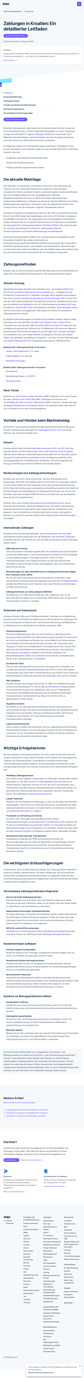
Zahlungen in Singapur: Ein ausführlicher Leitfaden (26, 1113)
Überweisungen (13, 381)
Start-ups (47, 1224)
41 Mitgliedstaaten (69, 580)
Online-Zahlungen (15, 340)
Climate (26, 1242)
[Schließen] (79, 1366)
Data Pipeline (28, 1251)
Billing (25, 1232)
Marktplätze (47, 1251)
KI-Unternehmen (49, 1263)
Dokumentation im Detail (54, 1186)
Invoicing (26, 1266)
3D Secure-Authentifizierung (19, 825)
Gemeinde (68, 1230)
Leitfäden (68, 1221)
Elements (27, 1254)
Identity (26, 1263)
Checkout (27, 1238)
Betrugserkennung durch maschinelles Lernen (46, 1019)
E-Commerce (48, 1235)
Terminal (26, 1299)
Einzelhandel (48, 1301)
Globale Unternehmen (51, 1245)
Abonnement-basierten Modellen (37, 931)
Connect (26, 1245)
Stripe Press (68, 1277)
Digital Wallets (12, 356)
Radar (25, 1287)
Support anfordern (71, 1291)
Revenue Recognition (31, 1290)
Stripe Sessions (70, 1233)
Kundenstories (69, 1224)
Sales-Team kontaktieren (31, 1160)
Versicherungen (49, 1281)
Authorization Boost (31, 1229)
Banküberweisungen (15, 360)
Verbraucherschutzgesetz (18, 652)
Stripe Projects (49, 1348)
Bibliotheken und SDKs (51, 1345)
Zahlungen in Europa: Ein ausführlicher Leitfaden (26, 1116)
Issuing (26, 1269)
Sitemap (67, 1253)
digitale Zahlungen (36, 134)
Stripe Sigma (28, 1293)
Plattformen (47, 1257)
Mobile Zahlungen (59, 201)
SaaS (45, 1260)
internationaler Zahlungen (63, 536)
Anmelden (68, 1303)
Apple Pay (36, 331)
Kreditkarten (28, 304)
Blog (65, 1227)
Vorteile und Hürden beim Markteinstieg (20, 105)
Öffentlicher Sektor (50, 1298)
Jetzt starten (10, 1160)
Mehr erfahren (9, 60)
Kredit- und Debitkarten (17, 351)
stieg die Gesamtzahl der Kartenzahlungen (40, 298)
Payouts (26, 1284)
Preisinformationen (30, 1223)
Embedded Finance (50, 1238)
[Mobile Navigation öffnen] (79, 4)
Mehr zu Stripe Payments (14, 1191)
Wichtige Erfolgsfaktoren (14, 109)
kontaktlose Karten (42, 794)
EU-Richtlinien (51, 686)
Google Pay (50, 331)
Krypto (26, 1248)
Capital (26, 1235)
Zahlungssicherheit (48, 430)
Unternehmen (48, 1221)
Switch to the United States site (40, 1372)
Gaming (46, 1272)
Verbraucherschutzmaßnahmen (44, 503)
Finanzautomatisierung (52, 1242)
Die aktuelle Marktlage (13, 97)
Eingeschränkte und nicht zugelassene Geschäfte (71, 1244)
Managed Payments (30, 1275)
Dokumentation (49, 1330)
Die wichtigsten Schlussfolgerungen (18, 113)
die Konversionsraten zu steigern (25, 811)
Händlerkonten (56, 551)
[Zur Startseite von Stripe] (6, 1217)
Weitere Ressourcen (72, 1259)
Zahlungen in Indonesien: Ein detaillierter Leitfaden (27, 1110)
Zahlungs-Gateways (52, 934)
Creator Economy (50, 1266)
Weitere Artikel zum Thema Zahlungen (19, 1102)
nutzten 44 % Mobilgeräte (40, 781)
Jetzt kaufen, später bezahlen (29, 396)
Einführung (8, 93)
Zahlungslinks (28, 1278)
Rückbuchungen (11, 491)
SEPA (32, 376)
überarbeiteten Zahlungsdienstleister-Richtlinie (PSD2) (33, 225)
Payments (29, 11)
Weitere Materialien (12, 11)
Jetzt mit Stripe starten (15, 36)
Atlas (25, 1226)
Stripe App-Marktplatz (51, 1313)
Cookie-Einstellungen (72, 1256)
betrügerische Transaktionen (45, 822)
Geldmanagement (50, 1254)
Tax (24, 1296)
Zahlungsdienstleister (51, 228)
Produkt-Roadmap (71, 1268)
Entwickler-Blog (49, 1351)
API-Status (47, 1336)
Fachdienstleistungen (51, 1295)
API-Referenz (48, 1333)
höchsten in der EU (57, 451)
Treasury (26, 1302)
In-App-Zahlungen (50, 1248)
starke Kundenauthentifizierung (33, 669)
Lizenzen (67, 1250)
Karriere (67, 1271)
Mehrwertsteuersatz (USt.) (45, 448)
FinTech (46, 1269)
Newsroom (68, 1274)
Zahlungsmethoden (11, 101)
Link (24, 1272)
